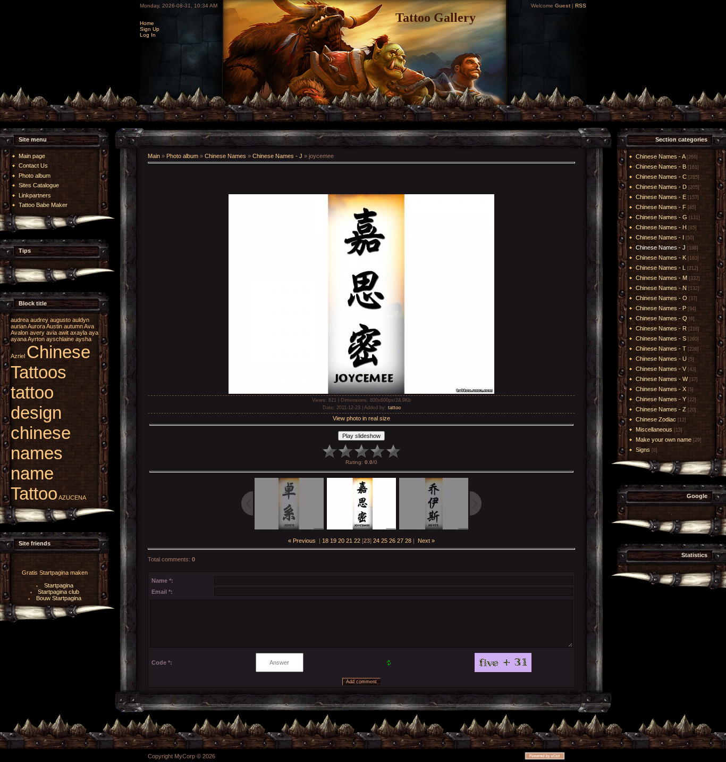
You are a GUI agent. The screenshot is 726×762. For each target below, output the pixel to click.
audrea (20, 320)
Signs (643, 449)
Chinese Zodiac (656, 419)
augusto (60, 320)
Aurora (36, 326)
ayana (19, 339)
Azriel (18, 356)
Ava (89, 326)
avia (51, 332)
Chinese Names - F (661, 207)
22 (357, 540)
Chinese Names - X (661, 389)
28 (408, 540)
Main (154, 156)
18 (325, 540)
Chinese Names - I (660, 237)
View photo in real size (361, 418)
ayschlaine (60, 339)
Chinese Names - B (661, 166)
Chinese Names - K (661, 257)
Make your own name (663, 439)
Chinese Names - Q (661, 318)
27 (400, 540)
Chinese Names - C (661, 176)
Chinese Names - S (661, 338)
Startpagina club (58, 592)
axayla (78, 332)
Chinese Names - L (661, 267)
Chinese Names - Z (661, 409)
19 (333, 540)
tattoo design (36, 403)
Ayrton (36, 339)
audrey (39, 320)
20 (341, 540)
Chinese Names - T (661, 348)
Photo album (182, 156)
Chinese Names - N (661, 288)
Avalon (19, 332)
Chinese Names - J (277, 156)
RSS (580, 6)
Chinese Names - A (660, 156)
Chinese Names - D (661, 187)
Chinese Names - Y (661, 399)
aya (93, 332)
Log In (148, 35)
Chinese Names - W (662, 379)
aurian (19, 326)
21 (349, 540)
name (32, 473)
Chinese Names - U (661, 358)
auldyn (80, 320)
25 (384, 540)
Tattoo (34, 493)
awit (63, 332)
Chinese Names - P (661, 308)
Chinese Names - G (661, 217)
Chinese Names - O (661, 298)
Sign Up (149, 29)
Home (147, 23)
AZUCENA (72, 497)
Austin (54, 326)
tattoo (394, 407)
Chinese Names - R (661, 328)
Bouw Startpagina (58, 598)
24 (376, 540)
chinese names (41, 443)
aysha (83, 339)
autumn (73, 326)
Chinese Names (225, 156)
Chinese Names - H (661, 227)
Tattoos (38, 372)
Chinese (58, 352)
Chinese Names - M (661, 278)
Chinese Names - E (661, 197)
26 (392, 540)
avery (37, 332)
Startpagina (58, 585)
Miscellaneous (654, 429)
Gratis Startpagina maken (55, 572)
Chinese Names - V (661, 369)
